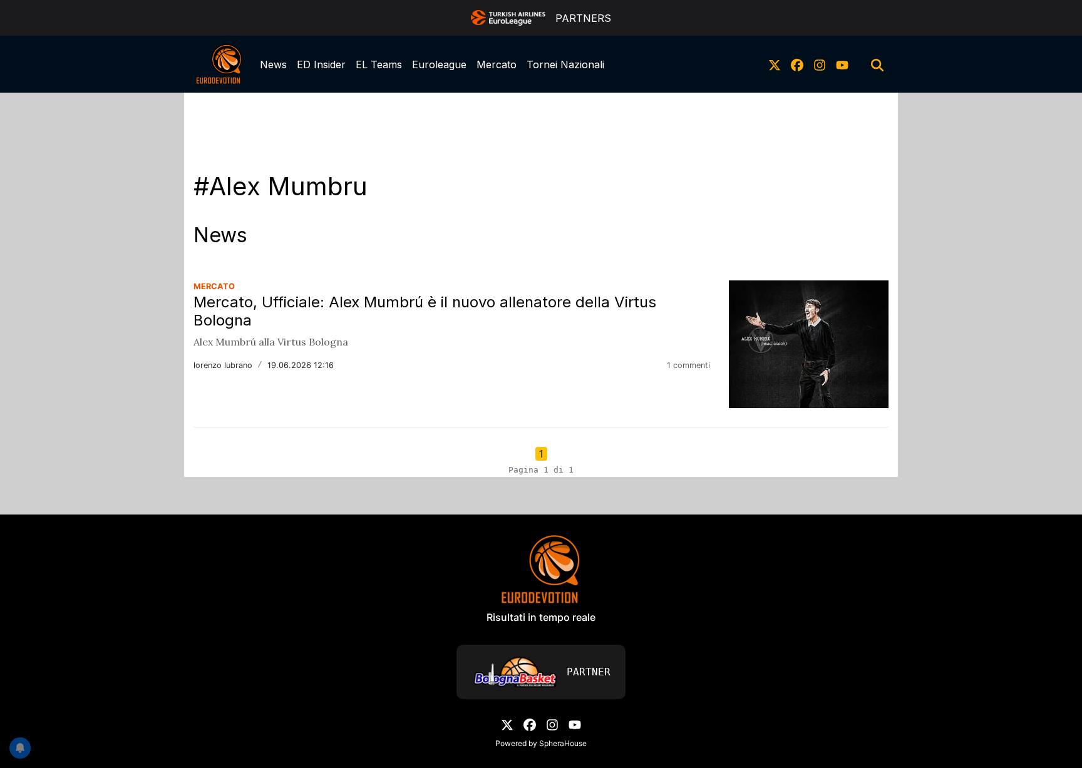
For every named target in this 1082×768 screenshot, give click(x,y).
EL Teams (379, 64)
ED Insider (321, 64)
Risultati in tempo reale (541, 617)
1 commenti (688, 365)
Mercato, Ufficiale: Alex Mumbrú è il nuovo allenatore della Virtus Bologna (424, 311)
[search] (877, 64)
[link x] (774, 64)
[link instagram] (819, 64)
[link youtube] (842, 64)
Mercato (497, 64)
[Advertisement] (541, 121)
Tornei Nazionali (565, 64)
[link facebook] (797, 64)
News (273, 64)
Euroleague (439, 64)
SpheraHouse (563, 743)
